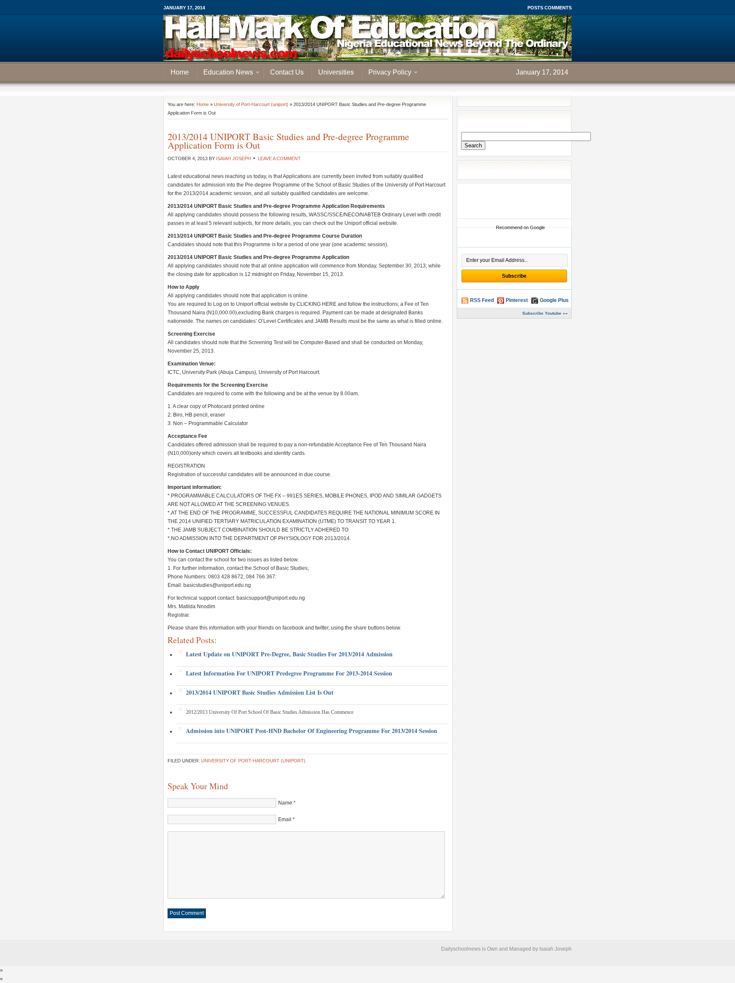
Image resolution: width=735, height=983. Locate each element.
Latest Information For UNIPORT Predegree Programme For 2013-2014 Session (289, 673)
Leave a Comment (279, 158)
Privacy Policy (386, 73)
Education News (225, 73)
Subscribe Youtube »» (545, 313)
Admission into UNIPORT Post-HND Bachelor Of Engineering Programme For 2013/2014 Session (311, 730)
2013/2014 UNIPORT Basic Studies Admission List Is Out (259, 692)
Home (180, 72)
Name (285, 803)
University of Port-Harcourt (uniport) (251, 104)
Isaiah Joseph (233, 158)
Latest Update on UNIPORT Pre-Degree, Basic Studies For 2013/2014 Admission (289, 654)
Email (284, 819)
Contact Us (287, 72)
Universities (336, 72)
